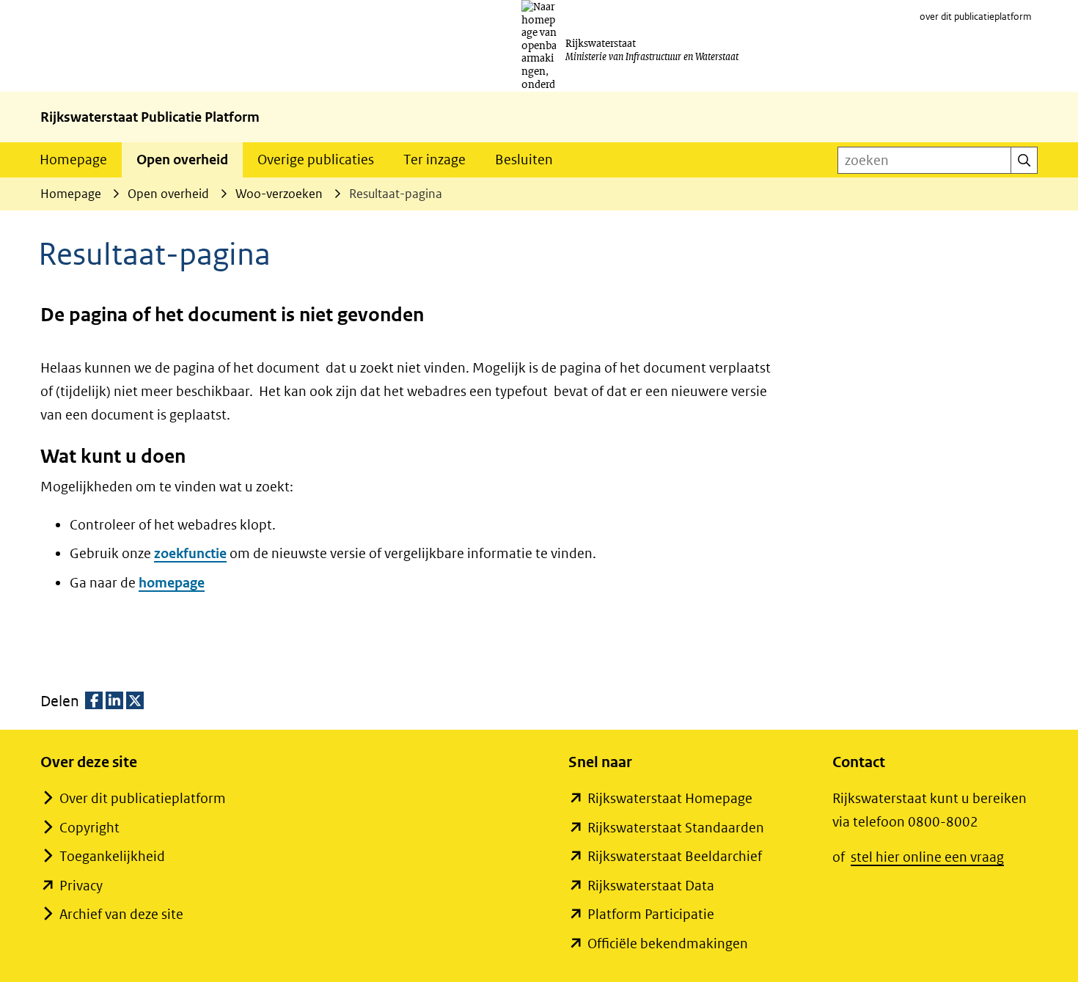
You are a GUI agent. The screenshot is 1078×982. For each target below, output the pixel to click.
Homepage (73, 159)
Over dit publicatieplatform (142, 798)
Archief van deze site (121, 914)
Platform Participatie (650, 914)
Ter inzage (434, 159)
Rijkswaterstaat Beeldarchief (674, 856)
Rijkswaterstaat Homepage (669, 798)
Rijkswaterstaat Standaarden (675, 827)
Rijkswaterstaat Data (650, 885)
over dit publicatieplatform (976, 16)
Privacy (81, 885)
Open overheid (182, 159)
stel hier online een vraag (927, 857)
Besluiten (524, 159)
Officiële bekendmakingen (667, 943)
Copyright (89, 827)
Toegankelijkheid (112, 856)
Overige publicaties (315, 159)
